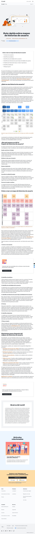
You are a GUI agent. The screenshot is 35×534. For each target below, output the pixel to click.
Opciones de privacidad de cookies (21, 525)
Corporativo (3, 490)
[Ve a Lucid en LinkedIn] (1, 530)
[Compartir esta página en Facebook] (34, 267)
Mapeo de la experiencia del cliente (11, 362)
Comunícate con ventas (5, 515)
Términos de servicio (19, 482)
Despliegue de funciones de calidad (11, 348)
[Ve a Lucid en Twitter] (3, 530)
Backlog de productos (7, 351)
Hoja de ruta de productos (8, 355)
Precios (2, 496)
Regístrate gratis (17, 477)
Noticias (2, 509)
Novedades (14, 515)
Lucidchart (14, 493)
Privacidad (8, 525)
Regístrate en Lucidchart (6, 376)
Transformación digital (27, 490)
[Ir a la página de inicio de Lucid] (4, 1)
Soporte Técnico (15, 512)
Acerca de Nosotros (4, 506)
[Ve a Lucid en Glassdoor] (11, 530)
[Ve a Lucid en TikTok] (13, 530)
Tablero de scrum (6, 358)
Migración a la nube (26, 493)
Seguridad (14, 509)
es (3, 526)
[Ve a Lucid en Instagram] (5, 530)
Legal (13, 525)
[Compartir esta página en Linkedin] (34, 265)
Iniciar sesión (29, 1)
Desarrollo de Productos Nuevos (27, 497)
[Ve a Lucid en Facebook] (7, 530)
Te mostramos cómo (6, 270)
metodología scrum (15, 325)
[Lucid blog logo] (4, 4)
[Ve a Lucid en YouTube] (9, 530)
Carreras (2, 512)
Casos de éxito (3, 518)
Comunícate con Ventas (5, 493)
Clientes (13, 506)
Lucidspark (14, 490)
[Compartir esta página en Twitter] (34, 263)
